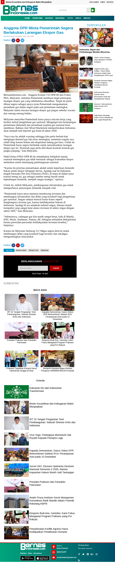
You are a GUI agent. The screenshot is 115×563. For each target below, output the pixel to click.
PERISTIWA (38, 18)
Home (27, 18)
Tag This (9, 250)
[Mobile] (92, 10)
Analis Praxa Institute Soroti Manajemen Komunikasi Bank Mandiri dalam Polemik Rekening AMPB (51, 500)
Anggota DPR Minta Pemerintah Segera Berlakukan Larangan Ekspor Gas (38, 30)
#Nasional (44, 250)
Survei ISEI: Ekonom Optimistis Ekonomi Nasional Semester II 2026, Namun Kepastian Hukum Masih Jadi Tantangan (51, 469)
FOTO (70, 18)
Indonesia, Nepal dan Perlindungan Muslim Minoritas (94, 51)
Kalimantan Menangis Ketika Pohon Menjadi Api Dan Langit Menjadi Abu (103, 117)
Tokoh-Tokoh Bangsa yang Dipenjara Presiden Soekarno (103, 60)
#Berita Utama (21, 250)
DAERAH (49, 18)
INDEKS (87, 18)
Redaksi (23, 553)
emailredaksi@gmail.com (66, 557)
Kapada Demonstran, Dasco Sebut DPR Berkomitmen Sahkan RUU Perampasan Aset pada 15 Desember (51, 453)
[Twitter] (22, 40)
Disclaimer (38, 553)
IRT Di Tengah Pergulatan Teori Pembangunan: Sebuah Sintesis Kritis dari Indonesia (43, 2)
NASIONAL (60, 18)
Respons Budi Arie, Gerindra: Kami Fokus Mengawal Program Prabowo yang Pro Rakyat (52, 516)
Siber (30, 553)
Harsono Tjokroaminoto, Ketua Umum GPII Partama (103, 106)
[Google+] (18, 40)
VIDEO (78, 18)
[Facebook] (13, 40)
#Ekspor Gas (33, 250)
